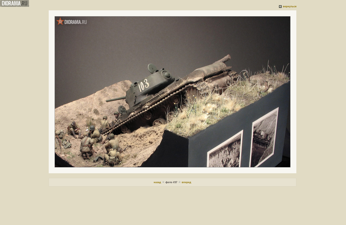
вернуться (289, 6)
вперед (186, 182)
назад (157, 182)
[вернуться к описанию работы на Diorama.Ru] (280, 6)
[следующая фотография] (172, 91)
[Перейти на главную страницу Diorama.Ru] (14, 5)
